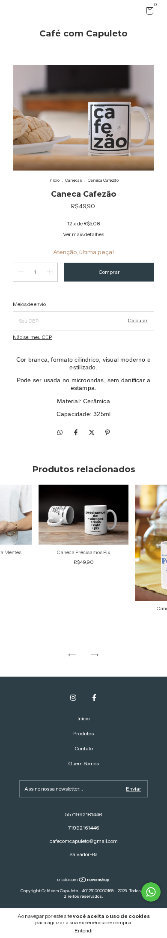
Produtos (83, 733)
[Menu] (18, 10)
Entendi (83, 930)
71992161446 (83, 827)
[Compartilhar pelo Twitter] (92, 432)
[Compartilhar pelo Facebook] (76, 432)
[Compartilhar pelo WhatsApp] (60, 432)
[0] (148, 12)
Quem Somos (83, 763)
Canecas (73, 180)
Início (54, 180)
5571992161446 (83, 814)
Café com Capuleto (83, 33)
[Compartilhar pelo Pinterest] (107, 432)
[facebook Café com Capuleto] (94, 697)
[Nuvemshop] (83, 880)
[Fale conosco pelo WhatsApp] (151, 892)
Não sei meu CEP (32, 337)
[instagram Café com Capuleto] (73, 697)
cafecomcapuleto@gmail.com (84, 841)
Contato (84, 748)
